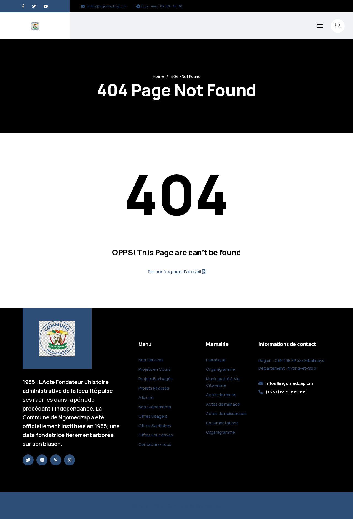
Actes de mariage (223, 404)
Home (158, 76)
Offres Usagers (152, 416)
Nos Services (151, 360)
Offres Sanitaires (154, 425)
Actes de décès (221, 395)
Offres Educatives (155, 435)
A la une (146, 397)
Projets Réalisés (153, 388)
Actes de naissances (226, 413)
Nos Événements (154, 407)
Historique (216, 360)
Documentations (222, 423)
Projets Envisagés (155, 379)
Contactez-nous (154, 444)
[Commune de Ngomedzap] (35, 26)
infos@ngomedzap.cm (107, 6)
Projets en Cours (154, 369)
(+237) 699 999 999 (286, 392)
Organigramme (220, 369)
